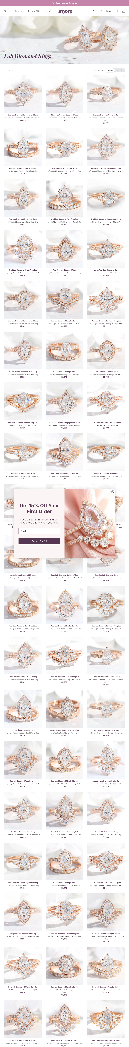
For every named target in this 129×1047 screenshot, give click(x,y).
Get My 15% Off (39, 541)
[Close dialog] (112, 491)
